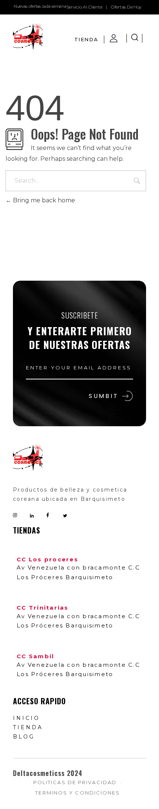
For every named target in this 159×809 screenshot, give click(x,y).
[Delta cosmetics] (28, 37)
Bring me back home (43, 200)
